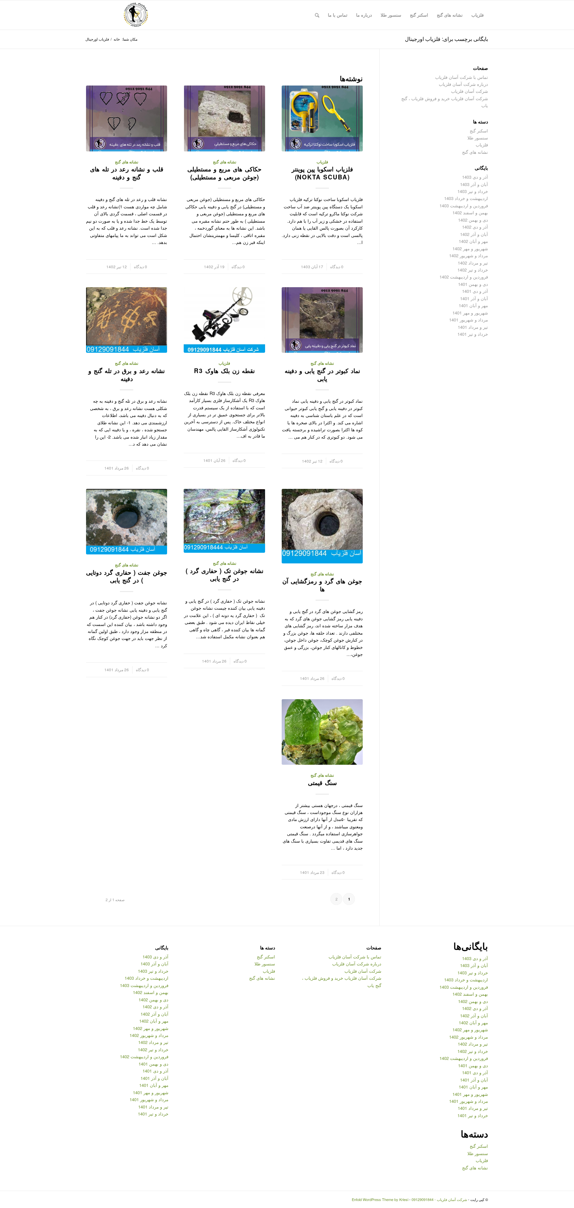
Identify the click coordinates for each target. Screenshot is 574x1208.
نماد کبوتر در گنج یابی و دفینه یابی (322, 374)
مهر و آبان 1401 (473, 305)
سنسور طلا (477, 137)
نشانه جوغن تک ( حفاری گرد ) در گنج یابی (224, 574)
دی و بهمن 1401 (473, 284)
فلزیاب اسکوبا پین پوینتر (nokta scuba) (322, 173)
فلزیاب (322, 162)
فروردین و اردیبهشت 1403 (463, 205)
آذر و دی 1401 (475, 291)
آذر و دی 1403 (475, 177)
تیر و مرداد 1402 (473, 263)
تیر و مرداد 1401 (473, 327)
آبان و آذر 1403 (474, 184)
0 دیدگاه (336, 266)
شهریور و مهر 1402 (470, 248)
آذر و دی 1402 (475, 227)
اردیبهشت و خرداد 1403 (466, 198)
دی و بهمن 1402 (473, 220)
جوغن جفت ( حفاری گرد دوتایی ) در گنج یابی (126, 576)
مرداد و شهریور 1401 (468, 319)
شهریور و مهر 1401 (470, 312)
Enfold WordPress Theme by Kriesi (380, 1199)
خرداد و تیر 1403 (472, 191)
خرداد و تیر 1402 (472, 270)
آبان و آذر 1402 (474, 234)
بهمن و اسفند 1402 (470, 212)
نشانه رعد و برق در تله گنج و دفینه (126, 374)
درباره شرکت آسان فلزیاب (463, 84)
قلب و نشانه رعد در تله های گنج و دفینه (126, 173)
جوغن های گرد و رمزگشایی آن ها (322, 585)
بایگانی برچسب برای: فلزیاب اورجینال (446, 39)
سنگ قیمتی (322, 782)
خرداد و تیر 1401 (472, 334)
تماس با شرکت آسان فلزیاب (461, 77)
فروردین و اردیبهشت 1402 (463, 277)
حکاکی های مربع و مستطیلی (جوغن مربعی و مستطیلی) (224, 173)
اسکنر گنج (479, 130)
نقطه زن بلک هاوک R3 (224, 370)
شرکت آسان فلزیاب (469, 91)
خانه (117, 39)
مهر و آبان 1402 (473, 241)
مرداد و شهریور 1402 (468, 255)
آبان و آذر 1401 (474, 298)
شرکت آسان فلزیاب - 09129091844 (439, 1199)
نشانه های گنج (224, 162)
